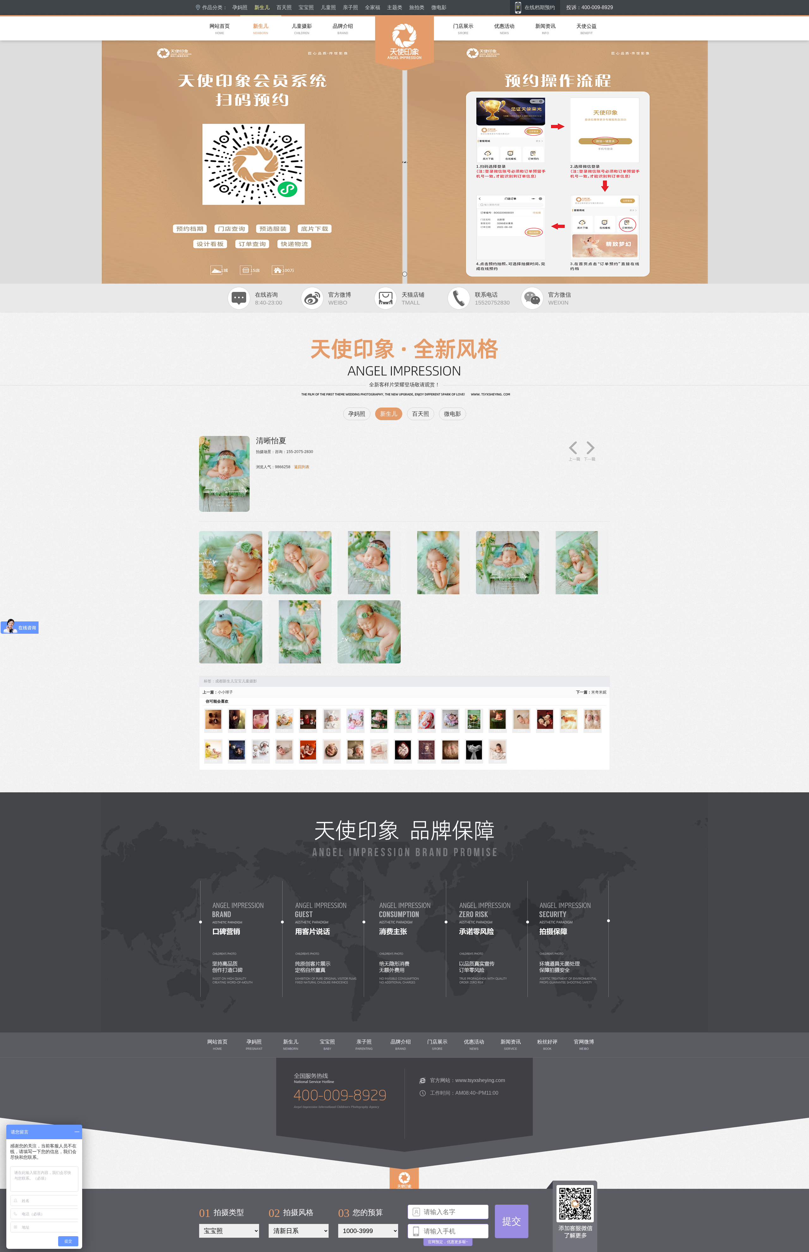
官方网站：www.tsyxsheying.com (467, 1080)
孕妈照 (239, 7)
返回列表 (301, 467)
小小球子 (225, 692)
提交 (511, 1221)
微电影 (439, 7)
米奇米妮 (598, 692)
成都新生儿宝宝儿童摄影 (236, 681)
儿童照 (328, 7)
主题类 (394, 7)
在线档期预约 (540, 7)
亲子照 (350, 7)
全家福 (372, 7)
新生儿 (262, 7)
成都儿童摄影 (386, 82)
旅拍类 (416, 7)
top (392, 1199)
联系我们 (290, 1133)
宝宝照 (306, 7)
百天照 (284, 7)
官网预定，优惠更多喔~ (448, 1242)
